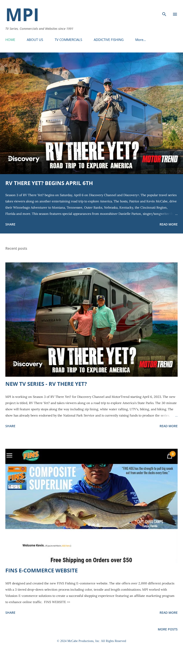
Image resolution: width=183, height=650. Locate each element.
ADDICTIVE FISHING (109, 39)
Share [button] (10, 224)
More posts (168, 629)
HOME (10, 39)
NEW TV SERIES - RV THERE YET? (46, 383)
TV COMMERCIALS (68, 39)
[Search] (164, 8)
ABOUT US (35, 39)
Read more (169, 224)
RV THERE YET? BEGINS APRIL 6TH (49, 183)
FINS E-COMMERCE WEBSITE (41, 570)
